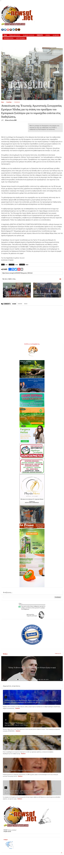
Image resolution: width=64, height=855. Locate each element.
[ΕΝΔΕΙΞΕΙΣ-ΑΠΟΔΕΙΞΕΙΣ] (16, 30)
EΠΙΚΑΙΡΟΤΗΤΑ (15, 35)
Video (5, 654)
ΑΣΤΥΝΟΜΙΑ (20, 38)
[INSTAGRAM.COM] (11, 30)
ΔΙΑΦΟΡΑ (56, 35)
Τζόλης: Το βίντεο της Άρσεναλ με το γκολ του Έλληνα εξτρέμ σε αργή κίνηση (32, 668)
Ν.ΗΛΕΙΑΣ (17, 102)
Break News (9, 102)
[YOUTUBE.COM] (8, 30)
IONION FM (40, 35)
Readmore (32, 674)
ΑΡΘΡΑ (47, 35)
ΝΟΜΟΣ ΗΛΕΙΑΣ (28, 35)
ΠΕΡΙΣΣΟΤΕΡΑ (8, 38)
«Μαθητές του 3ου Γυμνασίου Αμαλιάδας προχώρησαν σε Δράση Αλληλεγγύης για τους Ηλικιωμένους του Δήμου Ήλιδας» (16, 293)
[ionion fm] (19, 30)
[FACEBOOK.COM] (2, 30)
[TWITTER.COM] (5, 30)
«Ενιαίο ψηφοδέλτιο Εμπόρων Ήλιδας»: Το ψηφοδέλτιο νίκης (46, 294)
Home (5, 35)
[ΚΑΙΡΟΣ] (13, 30)
